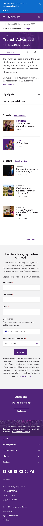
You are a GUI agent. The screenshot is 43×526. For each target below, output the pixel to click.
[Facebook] (4, 471)
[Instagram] (26, 471)
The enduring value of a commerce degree (21, 173)
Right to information (10, 516)
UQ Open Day (21, 146)
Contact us (21, 411)
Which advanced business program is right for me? (21, 194)
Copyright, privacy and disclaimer (15, 507)
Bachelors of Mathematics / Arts (18, 45)
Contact (6, 462)
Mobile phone (8, 319)
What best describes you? (18, 338)
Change (6, 10)
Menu (3, 17)
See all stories (21, 161)
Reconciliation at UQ (21, 432)
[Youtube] (21, 471)
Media (5, 439)
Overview (10, 52)
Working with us (9, 445)
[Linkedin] (10, 471)
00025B (12, 495)
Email (10, 307)
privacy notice (25, 376)
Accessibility (7, 511)
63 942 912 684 (12, 491)
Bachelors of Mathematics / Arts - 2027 (20, 24)
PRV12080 (13, 500)
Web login (6, 480)
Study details (31, 52)
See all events (20, 116)
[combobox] (8, 331)
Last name (12, 295)
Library (6, 456)
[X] (15, 471)
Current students (10, 450)
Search (40, 4)
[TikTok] (32, 471)
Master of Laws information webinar (21, 128)
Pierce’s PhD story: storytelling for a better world (21, 215)
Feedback (6, 520)
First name (12, 282)
